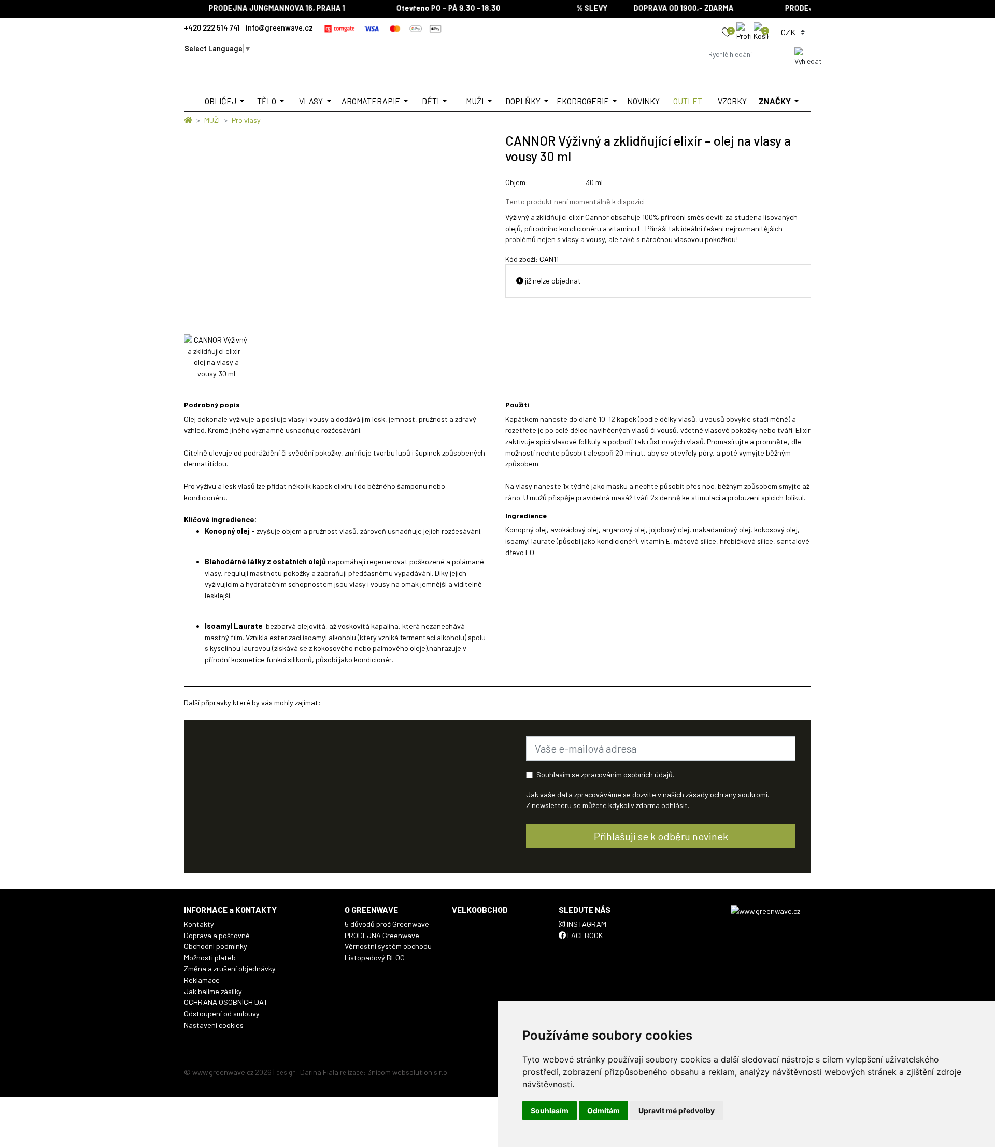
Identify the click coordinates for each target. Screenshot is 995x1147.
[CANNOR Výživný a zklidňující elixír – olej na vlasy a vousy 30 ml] (216, 356)
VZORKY (732, 101)
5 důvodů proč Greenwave (387, 923)
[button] (745, 31)
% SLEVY (580, 8)
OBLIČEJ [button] (221, 101)
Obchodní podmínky (215, 946)
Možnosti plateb (210, 957)
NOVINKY (643, 101)
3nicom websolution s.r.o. (408, 1072)
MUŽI (212, 120)
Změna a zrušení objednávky (230, 968)
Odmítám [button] (603, 1110)
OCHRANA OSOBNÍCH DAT (226, 1002)
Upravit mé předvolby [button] (676, 1110)
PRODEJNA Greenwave (382, 935)
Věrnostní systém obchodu (388, 946)
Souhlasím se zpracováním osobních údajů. (605, 774)
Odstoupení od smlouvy (222, 1013)
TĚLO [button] (267, 101)
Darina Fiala (319, 1072)
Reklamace (202, 979)
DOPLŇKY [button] (523, 101)
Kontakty (199, 923)
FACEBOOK (584, 935)
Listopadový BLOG (375, 957)
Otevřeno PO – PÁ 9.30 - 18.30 (437, 8)
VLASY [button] (311, 101)
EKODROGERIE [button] (583, 101)
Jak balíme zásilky (213, 991)
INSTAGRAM (585, 923)
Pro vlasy (246, 120)
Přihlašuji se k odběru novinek (661, 836)
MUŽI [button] (475, 101)
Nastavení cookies (214, 1025)
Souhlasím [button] (549, 1110)
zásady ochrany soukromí (726, 794)
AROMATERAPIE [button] (372, 101)
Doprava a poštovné (217, 935)
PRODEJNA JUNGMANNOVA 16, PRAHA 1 (265, 8)
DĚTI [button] (431, 101)
